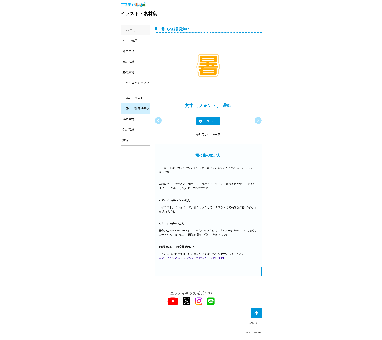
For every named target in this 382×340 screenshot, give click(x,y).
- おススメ (127, 51)
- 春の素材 (127, 61)
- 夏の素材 (127, 72)
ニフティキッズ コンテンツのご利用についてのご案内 (191, 257)
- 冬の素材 (127, 129)
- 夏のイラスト (133, 98)
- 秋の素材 (127, 119)
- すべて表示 (129, 40)
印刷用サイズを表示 (208, 134)
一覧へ (208, 121)
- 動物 (124, 140)
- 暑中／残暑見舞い (136, 108)
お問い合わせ (255, 323)
